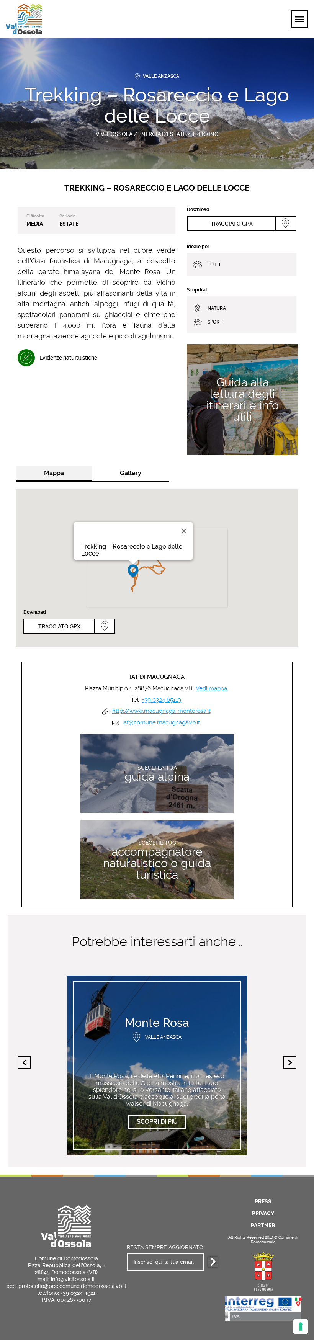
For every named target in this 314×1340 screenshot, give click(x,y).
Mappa (54, 473)
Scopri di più (242, 350)
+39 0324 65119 (161, 700)
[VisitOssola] (24, 19)
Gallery (130, 473)
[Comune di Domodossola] (263, 1270)
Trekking (205, 134)
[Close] (184, 531)
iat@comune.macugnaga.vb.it (161, 722)
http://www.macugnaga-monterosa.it (161, 711)
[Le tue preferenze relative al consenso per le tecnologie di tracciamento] (300, 1326)
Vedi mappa (211, 688)
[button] (133, 571)
